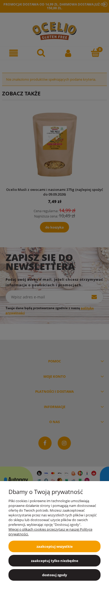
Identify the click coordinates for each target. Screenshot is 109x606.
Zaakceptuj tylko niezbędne (54, 560)
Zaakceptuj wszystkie (55, 546)
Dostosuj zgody (54, 575)
